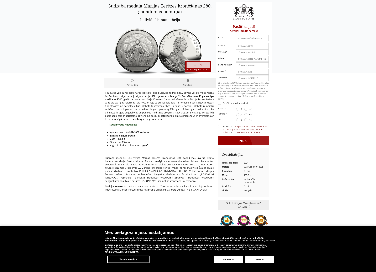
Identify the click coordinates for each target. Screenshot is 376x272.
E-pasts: (222, 37)
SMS (221, 119)
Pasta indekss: (224, 64)
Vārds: (221, 45)
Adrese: (221, 58)
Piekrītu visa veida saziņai (235, 103)
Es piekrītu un (245, 129)
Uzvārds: (222, 51)
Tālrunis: (222, 77)
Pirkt (244, 140)
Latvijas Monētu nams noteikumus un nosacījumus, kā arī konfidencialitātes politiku (245, 129)
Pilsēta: (221, 71)
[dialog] (188, 249)
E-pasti (222, 108)
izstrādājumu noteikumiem (247, 132)
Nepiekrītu (228, 259)
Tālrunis (222, 113)
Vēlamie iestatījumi (128, 259)
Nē (250, 109)
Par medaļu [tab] (132, 85)
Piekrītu (260, 259)
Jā (241, 109)
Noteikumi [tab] (188, 85)
